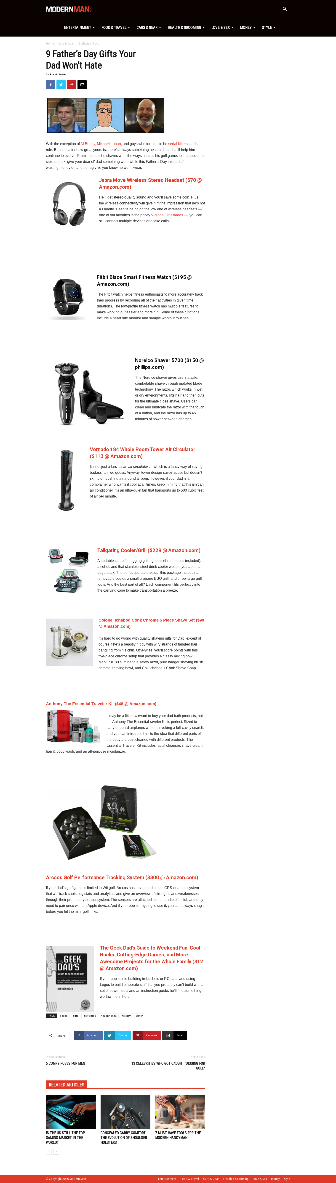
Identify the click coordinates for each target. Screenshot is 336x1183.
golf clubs (89, 1015)
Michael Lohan (109, 144)
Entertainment (77, 27)
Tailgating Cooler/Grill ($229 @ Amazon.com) (148, 550)
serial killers (178, 144)
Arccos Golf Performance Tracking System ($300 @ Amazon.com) (122, 877)
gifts (75, 1015)
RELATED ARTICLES (66, 1085)
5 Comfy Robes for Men (65, 1063)
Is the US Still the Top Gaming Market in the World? (65, 1138)
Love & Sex (220, 27)
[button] (284, 9)
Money (246, 27)
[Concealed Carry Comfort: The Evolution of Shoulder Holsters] (125, 1112)
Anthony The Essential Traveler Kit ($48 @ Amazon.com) (101, 703)
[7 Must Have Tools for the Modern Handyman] (180, 1112)
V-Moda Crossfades (167, 215)
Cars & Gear (147, 27)
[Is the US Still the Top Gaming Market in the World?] (71, 1112)
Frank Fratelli (59, 74)
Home (50, 43)
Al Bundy (87, 144)
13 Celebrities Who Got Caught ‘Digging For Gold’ (168, 1065)
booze (64, 1015)
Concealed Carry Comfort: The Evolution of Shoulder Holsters (124, 1138)
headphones (109, 1015)
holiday (126, 1015)
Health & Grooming (184, 27)
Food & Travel (113, 27)
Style (267, 27)
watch (139, 1015)
